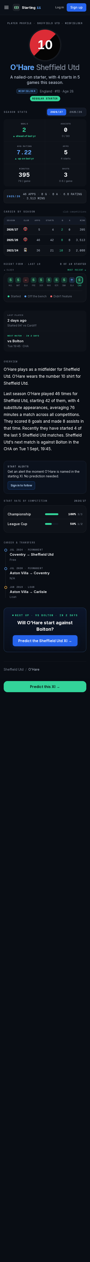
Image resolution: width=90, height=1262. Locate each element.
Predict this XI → (45, 686)
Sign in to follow (21, 485)
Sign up (76, 7)
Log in (59, 7)
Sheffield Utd (42, 554)
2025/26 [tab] (75, 112)
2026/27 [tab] (56, 112)
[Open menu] (6, 7)
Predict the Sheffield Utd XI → (45, 640)
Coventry (42, 573)
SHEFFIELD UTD (48, 23)
